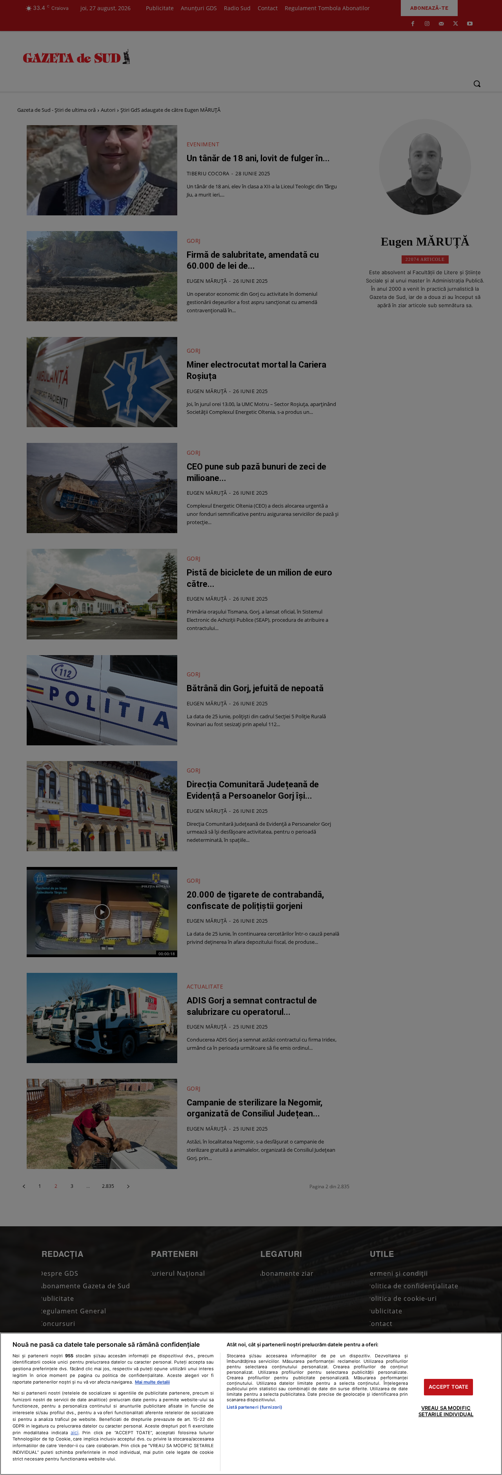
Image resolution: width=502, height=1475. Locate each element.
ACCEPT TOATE (449, 1387)
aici (74, 1432)
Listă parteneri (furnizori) (254, 1407)
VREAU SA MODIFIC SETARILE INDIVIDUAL (445, 1411)
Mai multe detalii (152, 1382)
